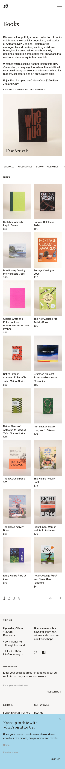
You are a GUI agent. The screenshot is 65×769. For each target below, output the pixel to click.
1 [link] (4, 598)
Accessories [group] (25, 166)
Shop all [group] (9, 166)
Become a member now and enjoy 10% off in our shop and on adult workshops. (46, 633)
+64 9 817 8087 (12, 650)
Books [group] (40, 166)
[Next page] (60, 598)
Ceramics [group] (52, 166)
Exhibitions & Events (16, 713)
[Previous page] (51, 598)
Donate (39, 713)
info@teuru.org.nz (13, 654)
